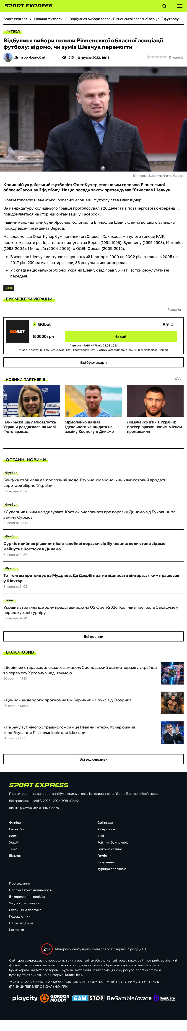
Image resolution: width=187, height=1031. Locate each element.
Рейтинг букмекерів (112, 842)
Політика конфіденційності (30, 890)
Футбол (13, 31)
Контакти (16, 930)
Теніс (9, 600)
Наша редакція (21, 923)
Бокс (13, 836)
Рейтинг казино (109, 849)
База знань (105, 862)
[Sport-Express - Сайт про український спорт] (26, 6)
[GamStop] (88, 998)
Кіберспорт (106, 829)
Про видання (19, 883)
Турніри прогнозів (111, 869)
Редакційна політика (25, 910)
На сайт (121, 336)
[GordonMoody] (54, 999)
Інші (100, 836)
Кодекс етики (20, 916)
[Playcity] (25, 998)
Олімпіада (105, 823)
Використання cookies (27, 897)
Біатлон (15, 856)
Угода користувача (24, 903)
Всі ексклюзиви (93, 759)
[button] (164, 7)
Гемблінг (104, 856)
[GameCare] (164, 998)
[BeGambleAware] (129, 998)
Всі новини (93, 636)
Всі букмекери (93, 362)
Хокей (14, 842)
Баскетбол (17, 829)
